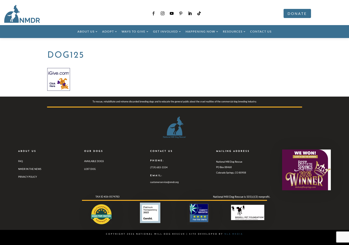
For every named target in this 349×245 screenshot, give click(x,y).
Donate (297, 13)
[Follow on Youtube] (172, 13)
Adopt (108, 31)
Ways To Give (133, 31)
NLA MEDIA (233, 234)
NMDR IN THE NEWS (29, 169)
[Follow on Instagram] (163, 13)
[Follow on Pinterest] (181, 13)
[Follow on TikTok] (199, 13)
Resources (232, 31)
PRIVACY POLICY (27, 176)
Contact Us (261, 31)
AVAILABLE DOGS (94, 161)
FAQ (20, 161)
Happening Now (200, 31)
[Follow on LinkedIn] (190, 13)
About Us (86, 31)
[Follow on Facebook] (153, 13)
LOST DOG (90, 169)
